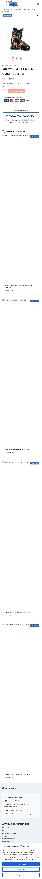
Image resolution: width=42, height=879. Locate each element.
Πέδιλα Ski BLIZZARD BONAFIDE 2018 (17, 450)
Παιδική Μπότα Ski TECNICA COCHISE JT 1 (18, 612)
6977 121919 (16, 801)
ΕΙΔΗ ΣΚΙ (5, 830)
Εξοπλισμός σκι (9, 65)
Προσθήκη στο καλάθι (16, 91)
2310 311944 (18, 797)
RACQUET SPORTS (8, 839)
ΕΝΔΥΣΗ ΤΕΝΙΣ (7, 841)
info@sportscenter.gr (24, 814)
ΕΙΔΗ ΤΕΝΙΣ (6, 828)
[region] (21, 861)
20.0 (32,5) (21, 120)
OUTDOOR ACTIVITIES (9, 833)
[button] (37, 16)
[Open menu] (38, 3)
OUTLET (5, 836)
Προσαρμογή (21, 869)
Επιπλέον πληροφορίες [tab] (21, 110)
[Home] (3, 9)
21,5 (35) (29, 120)
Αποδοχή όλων (21, 864)
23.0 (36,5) (25, 122)
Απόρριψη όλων (21, 875)
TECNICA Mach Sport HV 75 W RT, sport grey (19, 774)
